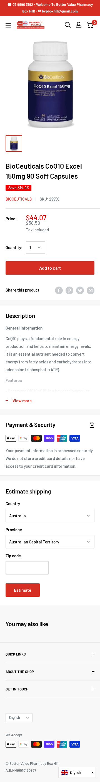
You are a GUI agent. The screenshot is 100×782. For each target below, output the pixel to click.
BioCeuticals (19, 199)
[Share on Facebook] (59, 290)
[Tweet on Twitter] (80, 290)
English (14, 717)
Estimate (22, 590)
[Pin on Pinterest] (69, 290)
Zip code (13, 555)
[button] (77, 772)
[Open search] (68, 25)
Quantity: (14, 247)
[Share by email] (90, 290)
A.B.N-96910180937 (21, 770)
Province (14, 529)
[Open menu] (8, 25)
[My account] (78, 25)
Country (13, 503)
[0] (89, 25)
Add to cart (50, 267)
